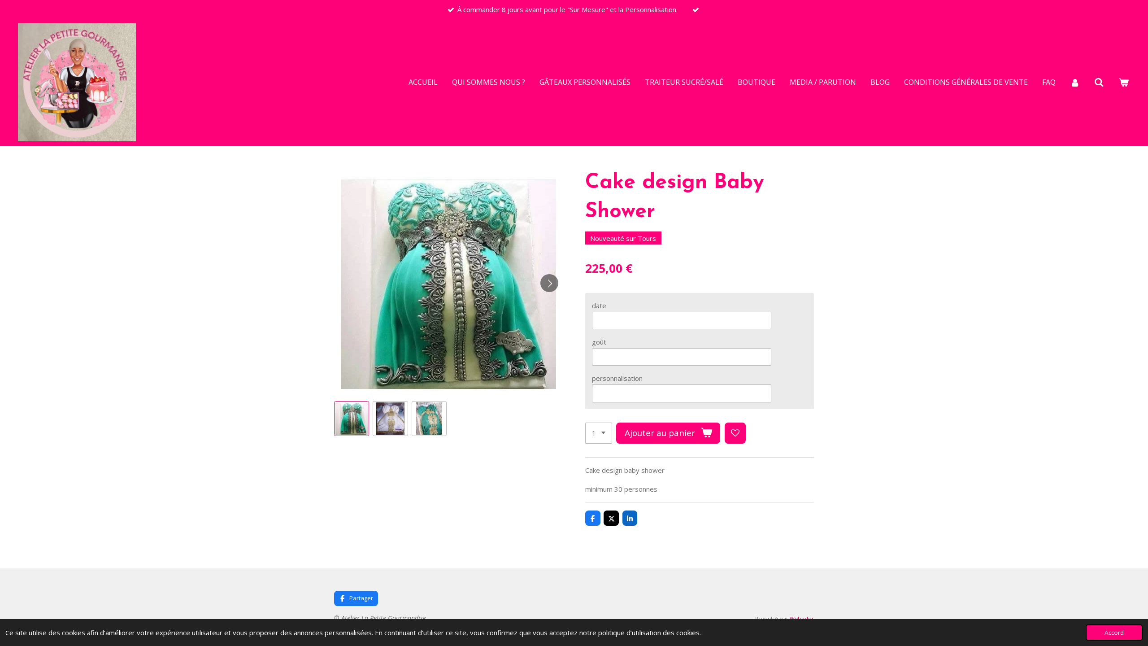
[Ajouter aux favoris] (735, 433)
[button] (351, 418)
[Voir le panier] (1124, 82)
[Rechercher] (1099, 82)
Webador (802, 618)
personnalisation (617, 378)
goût (599, 341)
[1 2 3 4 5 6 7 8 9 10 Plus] (598, 433)
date (599, 305)
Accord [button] (1114, 633)
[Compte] (1075, 82)
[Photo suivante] (549, 283)
